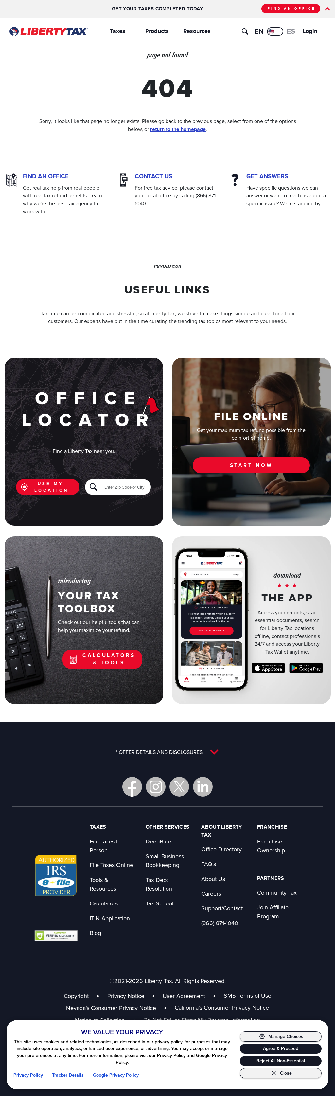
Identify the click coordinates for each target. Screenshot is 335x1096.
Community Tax (277, 892)
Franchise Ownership (271, 845)
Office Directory (221, 849)
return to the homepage (178, 129)
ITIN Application (110, 918)
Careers (211, 893)
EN (259, 31)
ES (291, 31)
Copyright (76, 996)
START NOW (251, 465)
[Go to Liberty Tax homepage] (48, 31)
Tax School (159, 903)
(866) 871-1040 (219, 923)
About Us (213, 879)
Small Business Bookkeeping (165, 860)
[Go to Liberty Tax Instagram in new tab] (156, 787)
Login (310, 31)
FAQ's (208, 864)
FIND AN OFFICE (292, 8)
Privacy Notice (125, 996)
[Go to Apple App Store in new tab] (268, 668)
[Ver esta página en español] (275, 31)
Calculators (104, 903)
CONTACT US (153, 176)
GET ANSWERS (267, 176)
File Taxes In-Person (106, 845)
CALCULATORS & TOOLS (108, 658)
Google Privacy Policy (116, 1075)
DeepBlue (158, 841)
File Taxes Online (111, 865)
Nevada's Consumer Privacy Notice (116, 1008)
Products (157, 31)
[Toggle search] (245, 31)
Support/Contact (222, 908)
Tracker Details (68, 1075)
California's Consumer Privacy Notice (222, 1008)
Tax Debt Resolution (159, 884)
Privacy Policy (28, 1075)
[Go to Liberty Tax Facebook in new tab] (132, 787)
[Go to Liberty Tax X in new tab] (179, 787)
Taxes (117, 31)
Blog (95, 933)
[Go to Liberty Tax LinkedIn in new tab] (203, 787)
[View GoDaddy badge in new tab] (55, 935)
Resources (197, 31)
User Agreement (184, 996)
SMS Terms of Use (247, 995)
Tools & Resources (103, 884)
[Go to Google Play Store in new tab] (306, 668)
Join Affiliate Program (273, 911)
